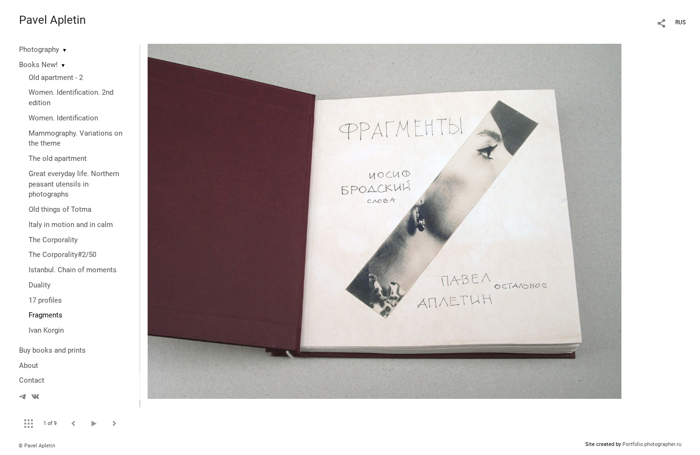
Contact (31, 380)
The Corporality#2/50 (62, 254)
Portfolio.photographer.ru (651, 444)
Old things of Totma (60, 209)
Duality (39, 285)
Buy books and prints (52, 350)
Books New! (38, 64)
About (28, 365)
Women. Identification (63, 118)
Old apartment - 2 (56, 77)
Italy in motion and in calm (71, 224)
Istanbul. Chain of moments (73, 270)
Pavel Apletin (52, 20)
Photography (39, 49)
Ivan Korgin (46, 330)
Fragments (45, 315)
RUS (680, 22)
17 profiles (45, 300)
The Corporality (53, 240)
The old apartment (58, 158)
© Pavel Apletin (37, 446)
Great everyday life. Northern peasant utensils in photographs (74, 184)
